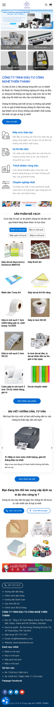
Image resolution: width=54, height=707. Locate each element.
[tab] (18, 230)
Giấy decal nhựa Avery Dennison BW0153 (13, 263)
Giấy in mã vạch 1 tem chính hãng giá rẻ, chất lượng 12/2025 (13, 323)
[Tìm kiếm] (46, 4)
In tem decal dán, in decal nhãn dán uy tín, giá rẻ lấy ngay (39, 356)
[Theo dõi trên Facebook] (5, 692)
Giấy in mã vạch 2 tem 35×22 (12, 355)
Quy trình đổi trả (12, 603)
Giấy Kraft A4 (34, 262)
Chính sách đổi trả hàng (15, 607)
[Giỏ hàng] (50, 5)
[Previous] (2, 448)
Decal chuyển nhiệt (37, 386)
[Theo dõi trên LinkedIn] (16, 692)
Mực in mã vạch (12, 655)
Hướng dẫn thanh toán (15, 599)
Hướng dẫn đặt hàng (14, 591)
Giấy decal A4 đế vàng (39, 292)
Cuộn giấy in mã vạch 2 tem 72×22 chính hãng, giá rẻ (13, 389)
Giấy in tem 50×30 (37, 320)
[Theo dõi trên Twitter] (10, 692)
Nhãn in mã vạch (12, 651)
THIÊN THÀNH (41, 703)
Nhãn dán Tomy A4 (11, 292)
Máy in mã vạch (12, 663)
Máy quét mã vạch (13, 659)
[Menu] (4, 5)
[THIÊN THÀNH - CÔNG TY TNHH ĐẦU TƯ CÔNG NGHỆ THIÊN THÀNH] (27, 5)
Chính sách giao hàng (14, 595)
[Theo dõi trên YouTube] (22, 692)
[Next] (51, 448)
